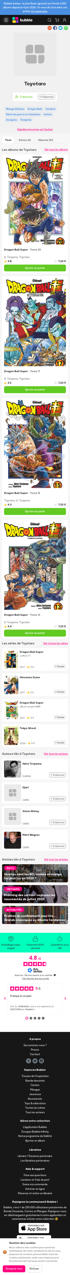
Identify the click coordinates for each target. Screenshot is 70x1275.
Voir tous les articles (56, 859)
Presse (35, 1049)
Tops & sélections (35, 1103)
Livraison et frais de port (35, 1179)
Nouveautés (35, 1098)
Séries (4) (25, 140)
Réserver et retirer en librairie (35, 1193)
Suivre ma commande (35, 1184)
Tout (8, 140)
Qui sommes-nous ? (35, 1045)
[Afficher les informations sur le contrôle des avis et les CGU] (54, 975)
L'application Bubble (35, 1127)
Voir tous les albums (56, 149)
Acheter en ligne (35, 1188)
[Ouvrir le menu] (6, 20)
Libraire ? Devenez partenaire (35, 1156)
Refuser (34, 1268)
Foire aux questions (35, 1175)
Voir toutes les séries (55, 643)
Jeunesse (35, 1094)
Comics (35, 1085)
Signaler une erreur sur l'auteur (35, 129)
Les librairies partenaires (35, 1160)
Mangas (35, 1089)
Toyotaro (24, 257)
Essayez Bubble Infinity (35, 1131)
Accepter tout (14, 1268)
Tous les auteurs (35, 1112)
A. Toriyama (11, 257)
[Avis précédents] (4, 998)
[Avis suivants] (65, 998)
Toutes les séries (35, 1107)
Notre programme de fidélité (35, 1136)
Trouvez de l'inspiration (35, 1076)
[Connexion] (64, 20)
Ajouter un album (35, 1140)
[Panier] (57, 20)
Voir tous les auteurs (56, 753)
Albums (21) (45, 140)
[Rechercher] (49, 20)
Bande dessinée (35, 1080)
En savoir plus (39, 11)
